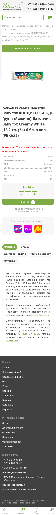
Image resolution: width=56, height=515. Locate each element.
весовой (48, 171)
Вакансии (7, 437)
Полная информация (13, 484)
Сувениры (7, 405)
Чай (4, 381)
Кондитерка (8, 395)
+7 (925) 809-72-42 (41, 8)
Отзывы (25, 247)
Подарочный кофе (12, 377)
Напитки (7, 391)
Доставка (43, 315)
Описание (9, 247)
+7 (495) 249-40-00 (41, 4)
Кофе (5, 386)
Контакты (7, 446)
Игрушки (7, 409)
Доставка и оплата (15, 254)
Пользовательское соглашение (19, 489)
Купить (25, 202)
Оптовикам (10, 261)
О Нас (5, 423)
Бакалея (6, 400)
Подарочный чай (11, 372)
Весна (5, 367)
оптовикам (12, 340)
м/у (50, 175)
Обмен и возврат (41, 254)
